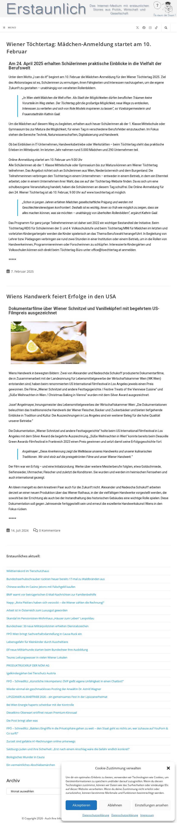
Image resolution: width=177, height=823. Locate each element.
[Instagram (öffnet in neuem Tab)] (150, 27)
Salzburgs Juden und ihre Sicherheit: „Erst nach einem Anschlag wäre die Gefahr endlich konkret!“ (68, 749)
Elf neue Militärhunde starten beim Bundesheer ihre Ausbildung (47, 650)
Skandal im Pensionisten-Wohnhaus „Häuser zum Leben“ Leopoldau (50, 618)
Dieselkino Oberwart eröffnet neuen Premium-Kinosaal (41, 712)
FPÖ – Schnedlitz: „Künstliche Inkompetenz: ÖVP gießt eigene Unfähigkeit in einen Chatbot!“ (65, 681)
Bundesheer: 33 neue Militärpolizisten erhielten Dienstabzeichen (47, 626)
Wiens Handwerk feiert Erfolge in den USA (61, 296)
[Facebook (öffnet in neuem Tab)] (144, 27)
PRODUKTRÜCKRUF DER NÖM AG (27, 665)
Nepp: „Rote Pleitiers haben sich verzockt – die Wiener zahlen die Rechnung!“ (55, 602)
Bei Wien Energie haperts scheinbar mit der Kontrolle (40, 705)
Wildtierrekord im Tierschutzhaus (27, 571)
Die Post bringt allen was (22, 720)
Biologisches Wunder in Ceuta (25, 757)
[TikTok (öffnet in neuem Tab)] (156, 27)
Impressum (147, 815)
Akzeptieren (81, 805)
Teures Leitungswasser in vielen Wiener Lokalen (36, 657)
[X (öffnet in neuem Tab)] (137, 27)
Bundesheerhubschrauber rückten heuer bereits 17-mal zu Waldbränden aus (55, 579)
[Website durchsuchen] (166, 28)
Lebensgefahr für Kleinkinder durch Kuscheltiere (37, 642)
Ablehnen (115, 805)
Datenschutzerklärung (95, 815)
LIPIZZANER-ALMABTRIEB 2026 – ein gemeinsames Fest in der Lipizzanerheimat (56, 697)
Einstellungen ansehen (151, 805)
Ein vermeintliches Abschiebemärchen (30, 765)
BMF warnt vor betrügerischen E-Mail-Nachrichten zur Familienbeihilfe (51, 594)
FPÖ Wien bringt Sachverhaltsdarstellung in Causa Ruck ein (44, 634)
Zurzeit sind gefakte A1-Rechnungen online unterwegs (40, 741)
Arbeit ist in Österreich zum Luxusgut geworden (37, 610)
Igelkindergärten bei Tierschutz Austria (31, 673)
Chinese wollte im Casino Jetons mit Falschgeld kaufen (40, 587)
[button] (168, 768)
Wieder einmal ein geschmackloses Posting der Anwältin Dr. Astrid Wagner (53, 689)
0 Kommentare (49, 530)
